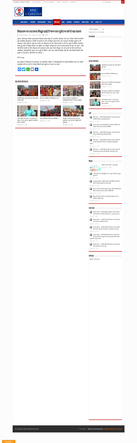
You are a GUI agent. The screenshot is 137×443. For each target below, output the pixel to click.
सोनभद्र (57, 22)
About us (65, 2)
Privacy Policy (37, 2)
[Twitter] (106, 2)
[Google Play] (110, 2)
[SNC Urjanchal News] (28, 11)
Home (58, 2)
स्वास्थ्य (69, 22)
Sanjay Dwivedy (23, 35)
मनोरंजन (76, 22)
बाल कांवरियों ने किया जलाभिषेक (49, 118)
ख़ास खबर (24, 22)
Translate (101, 32)
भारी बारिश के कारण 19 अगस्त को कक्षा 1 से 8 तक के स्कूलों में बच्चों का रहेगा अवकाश (27, 120)
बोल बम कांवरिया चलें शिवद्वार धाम (49, 98)
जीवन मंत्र (85, 22)
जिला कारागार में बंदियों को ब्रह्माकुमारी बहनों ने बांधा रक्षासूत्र (72, 99)
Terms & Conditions (49, 2)
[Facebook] (103, 2)
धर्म (92, 22)
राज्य (49, 22)
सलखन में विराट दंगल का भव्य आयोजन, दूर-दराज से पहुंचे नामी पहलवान (72, 120)
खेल (63, 22)
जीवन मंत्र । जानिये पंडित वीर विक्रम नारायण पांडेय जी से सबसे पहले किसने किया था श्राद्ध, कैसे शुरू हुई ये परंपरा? (105, 141)
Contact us (73, 2)
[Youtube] (108, 2)
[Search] (122, 2)
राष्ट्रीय (32, 22)
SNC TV (98, 22)
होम (16, 22)
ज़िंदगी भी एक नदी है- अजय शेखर (110, 165)
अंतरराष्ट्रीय (41, 22)
